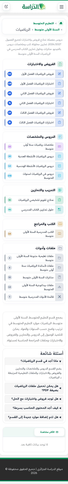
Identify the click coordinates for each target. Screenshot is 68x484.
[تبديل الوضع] (6, 7)
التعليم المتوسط (43, 23)
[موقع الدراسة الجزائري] (34, 6)
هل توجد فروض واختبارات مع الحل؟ (34, 399)
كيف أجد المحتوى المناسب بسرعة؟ (35, 408)
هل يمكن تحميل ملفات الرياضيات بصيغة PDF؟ (36, 388)
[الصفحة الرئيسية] (61, 23)
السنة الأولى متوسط (47, 29)
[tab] (49, 432)
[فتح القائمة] (61, 6)
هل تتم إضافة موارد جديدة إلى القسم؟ (33, 417)
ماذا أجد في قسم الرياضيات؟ (39, 361)
